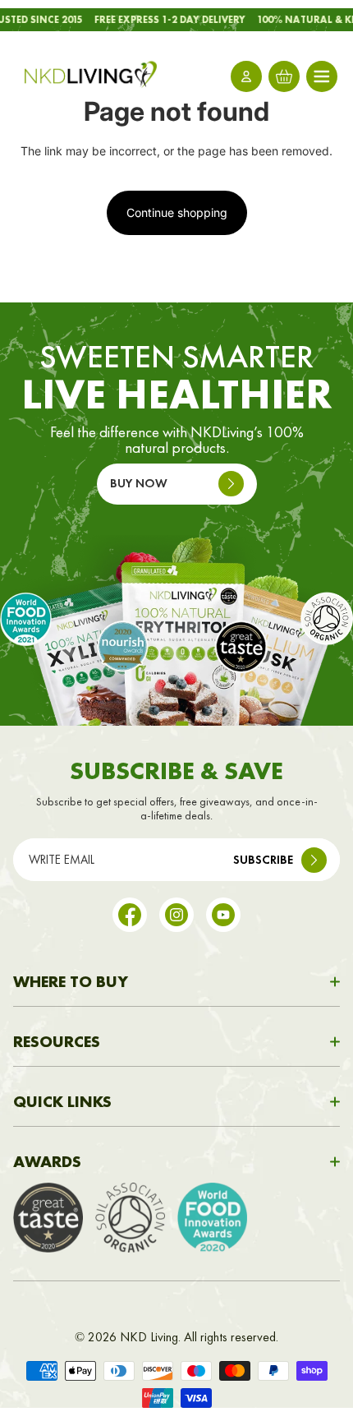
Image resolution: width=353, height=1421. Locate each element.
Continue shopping (176, 212)
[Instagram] (176, 914)
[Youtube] (223, 914)
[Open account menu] (246, 76)
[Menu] (321, 76)
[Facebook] (129, 914)
